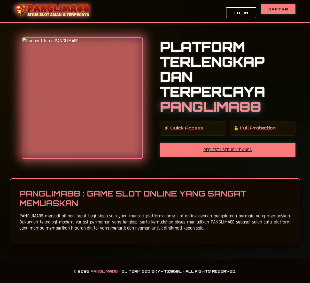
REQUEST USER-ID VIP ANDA (227, 150)
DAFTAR (278, 9)
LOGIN (241, 13)
